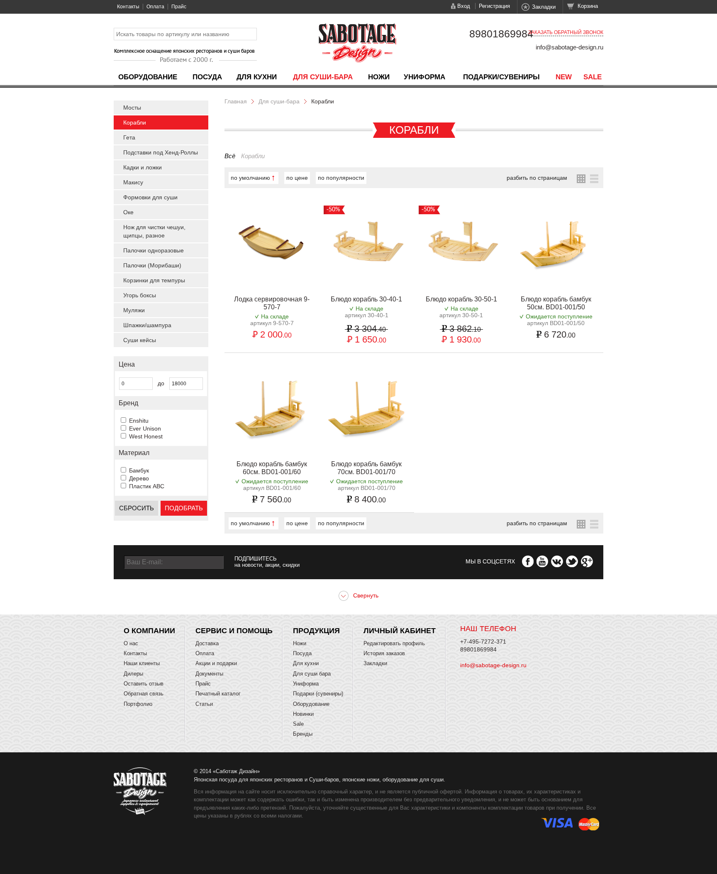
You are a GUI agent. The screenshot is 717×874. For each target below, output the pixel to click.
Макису (133, 182)
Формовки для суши (150, 197)
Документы (209, 674)
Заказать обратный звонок (565, 32)
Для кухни (257, 77)
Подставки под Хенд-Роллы (160, 152)
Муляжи (134, 310)
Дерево (139, 478)
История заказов (384, 653)
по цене (297, 177)
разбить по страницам (537, 177)
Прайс (178, 7)
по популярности (341, 177)
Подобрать (184, 508)
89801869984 (501, 33)
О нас (131, 643)
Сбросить (136, 508)
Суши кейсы (139, 340)
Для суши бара (312, 674)
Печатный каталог (218, 693)
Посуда (207, 77)
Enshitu (139, 420)
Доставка (207, 643)
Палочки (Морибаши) (152, 265)
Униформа (424, 77)
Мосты (132, 107)
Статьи (204, 704)
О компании (149, 631)
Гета (129, 137)
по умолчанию (250, 177)
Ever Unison (145, 428)
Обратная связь (143, 693)
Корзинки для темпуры (154, 280)
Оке (128, 212)
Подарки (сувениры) (318, 693)
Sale (592, 77)
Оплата (155, 7)
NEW (564, 77)
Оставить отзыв (143, 684)
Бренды (302, 734)
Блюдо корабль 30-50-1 (461, 299)
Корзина (588, 6)
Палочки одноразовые (153, 250)
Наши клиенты (142, 663)
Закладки (544, 7)
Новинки (303, 714)
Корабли (134, 122)
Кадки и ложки (142, 167)
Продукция (316, 631)
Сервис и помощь (234, 631)
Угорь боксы (139, 295)
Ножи (379, 77)
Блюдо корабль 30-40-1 (366, 299)
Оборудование (147, 77)
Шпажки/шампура (147, 325)
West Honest (146, 436)
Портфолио (138, 704)
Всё (229, 155)
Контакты (128, 7)
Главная (235, 101)
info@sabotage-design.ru (569, 47)
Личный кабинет (399, 631)
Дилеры (133, 674)
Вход (463, 6)
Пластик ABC (146, 486)
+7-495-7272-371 (483, 641)
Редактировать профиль (394, 643)
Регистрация (494, 6)
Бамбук (139, 470)
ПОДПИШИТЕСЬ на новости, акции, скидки (267, 562)
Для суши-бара (323, 77)
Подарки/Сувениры (501, 77)
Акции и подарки (216, 663)
